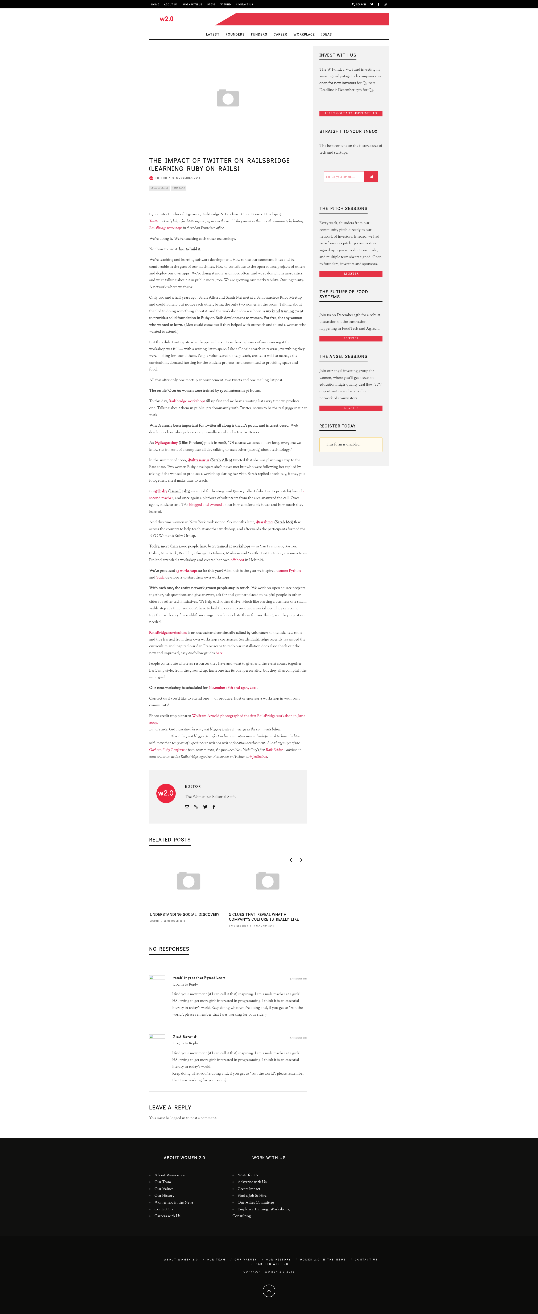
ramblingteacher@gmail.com (199, 978)
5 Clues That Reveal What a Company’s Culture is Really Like (264, 917)
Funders (259, 34)
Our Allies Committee (256, 1203)
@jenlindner (258, 757)
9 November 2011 (298, 979)
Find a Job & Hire (252, 1196)
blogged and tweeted (205, 505)
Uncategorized (160, 188)
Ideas (326, 34)
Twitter (154, 221)
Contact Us (244, 4)
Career (280, 34)
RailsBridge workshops (165, 228)
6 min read (179, 188)
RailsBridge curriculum (168, 633)
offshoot (237, 560)
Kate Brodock (238, 925)
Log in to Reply (185, 984)
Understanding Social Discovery (184, 914)
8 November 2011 (298, 1038)
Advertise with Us (252, 1182)
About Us (171, 4)
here (219, 653)
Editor (161, 177)
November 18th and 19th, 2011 (232, 688)
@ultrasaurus (198, 460)
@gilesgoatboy (166, 443)
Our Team (162, 1182)
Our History (164, 1196)
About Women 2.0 (169, 1175)
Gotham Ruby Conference (168, 750)
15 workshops (187, 571)
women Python (288, 571)
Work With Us (192, 4)
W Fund (225, 4)
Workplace (304, 34)
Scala (160, 577)
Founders (235, 34)
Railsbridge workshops (187, 401)
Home (155, 4)
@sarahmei (264, 522)
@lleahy (160, 491)
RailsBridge (274, 750)
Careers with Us (167, 1216)
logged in (177, 1118)
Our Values (163, 1189)
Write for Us (248, 1175)
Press (211, 4)
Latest (213, 34)
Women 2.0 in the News (174, 1203)
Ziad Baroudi (185, 1037)
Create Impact (249, 1189)
